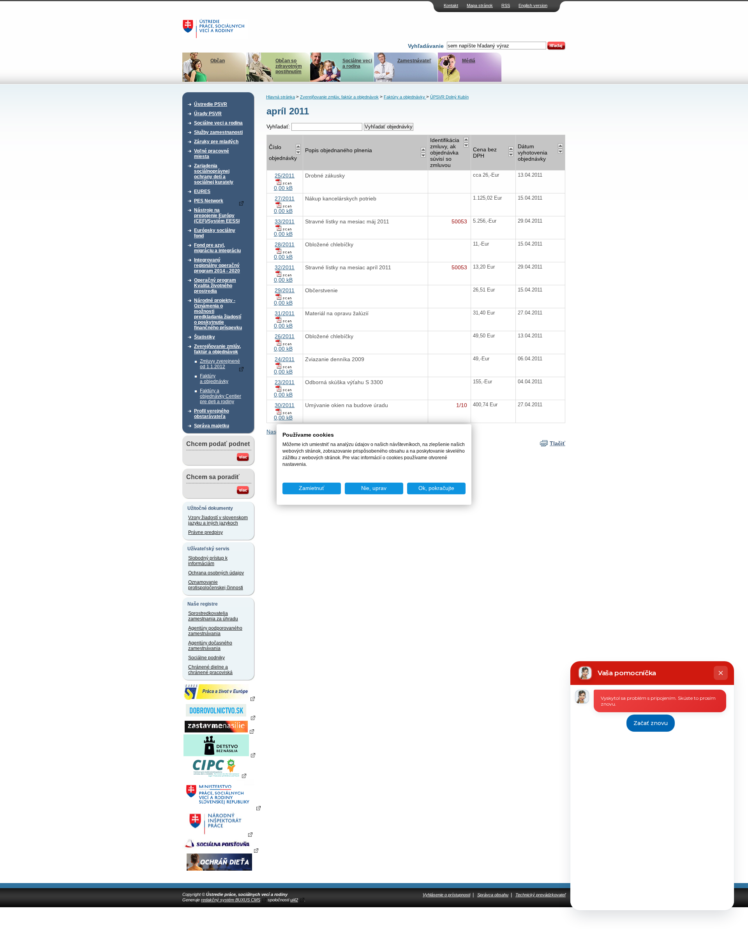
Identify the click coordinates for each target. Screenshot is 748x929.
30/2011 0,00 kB (284, 411)
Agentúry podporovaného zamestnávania (215, 630)
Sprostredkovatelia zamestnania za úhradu (213, 616)
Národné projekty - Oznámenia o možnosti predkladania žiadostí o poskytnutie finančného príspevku (218, 314)
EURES (202, 191)
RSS (505, 5)
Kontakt (451, 5)
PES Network (208, 201)
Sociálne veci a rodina (357, 63)
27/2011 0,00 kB (284, 204)
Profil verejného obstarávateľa (211, 413)
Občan (217, 60)
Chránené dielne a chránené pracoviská (210, 669)
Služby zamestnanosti (218, 132)
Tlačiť (557, 443)
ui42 (294, 899)
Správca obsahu (492, 894)
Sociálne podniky (206, 657)
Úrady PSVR (208, 113)
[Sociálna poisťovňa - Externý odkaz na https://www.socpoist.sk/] (220, 850)
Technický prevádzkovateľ (540, 894)
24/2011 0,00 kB (284, 365)
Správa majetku (211, 425)
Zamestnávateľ (414, 60)
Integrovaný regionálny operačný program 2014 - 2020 (217, 265)
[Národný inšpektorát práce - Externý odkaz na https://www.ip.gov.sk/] (219, 834)
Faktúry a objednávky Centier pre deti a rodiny (220, 396)
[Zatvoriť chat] (721, 673)
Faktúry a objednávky (214, 378)
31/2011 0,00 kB (284, 319)
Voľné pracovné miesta (211, 153)
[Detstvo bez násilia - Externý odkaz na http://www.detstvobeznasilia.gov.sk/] (219, 754)
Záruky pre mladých (216, 141)
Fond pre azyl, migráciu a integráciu (217, 247)
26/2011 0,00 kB (284, 342)
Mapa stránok (480, 5)
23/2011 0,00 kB (284, 388)
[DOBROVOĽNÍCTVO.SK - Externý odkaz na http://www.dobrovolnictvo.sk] (219, 717)
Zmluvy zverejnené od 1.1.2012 (220, 363)
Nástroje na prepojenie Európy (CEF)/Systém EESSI (217, 215)
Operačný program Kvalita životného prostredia (215, 285)
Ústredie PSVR (210, 104)
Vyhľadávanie (426, 46)
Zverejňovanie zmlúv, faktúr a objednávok (217, 349)
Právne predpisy (205, 532)
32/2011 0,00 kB (284, 273)
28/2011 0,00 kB (284, 250)
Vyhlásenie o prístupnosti (446, 894)
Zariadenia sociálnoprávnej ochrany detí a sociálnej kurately (213, 174)
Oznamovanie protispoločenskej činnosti (215, 585)
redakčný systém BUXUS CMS (230, 899)
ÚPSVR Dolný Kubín (449, 97)
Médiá (468, 60)
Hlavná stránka (280, 97)
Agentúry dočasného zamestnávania (210, 645)
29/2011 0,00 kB (284, 296)
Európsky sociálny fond (214, 233)
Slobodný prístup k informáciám (208, 560)
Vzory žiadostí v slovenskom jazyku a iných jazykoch (218, 520)
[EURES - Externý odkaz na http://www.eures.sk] (219, 698)
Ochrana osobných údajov (216, 573)
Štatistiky (204, 337)
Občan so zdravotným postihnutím (288, 66)
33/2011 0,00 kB (284, 227)
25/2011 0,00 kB (284, 181)
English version (533, 5)
